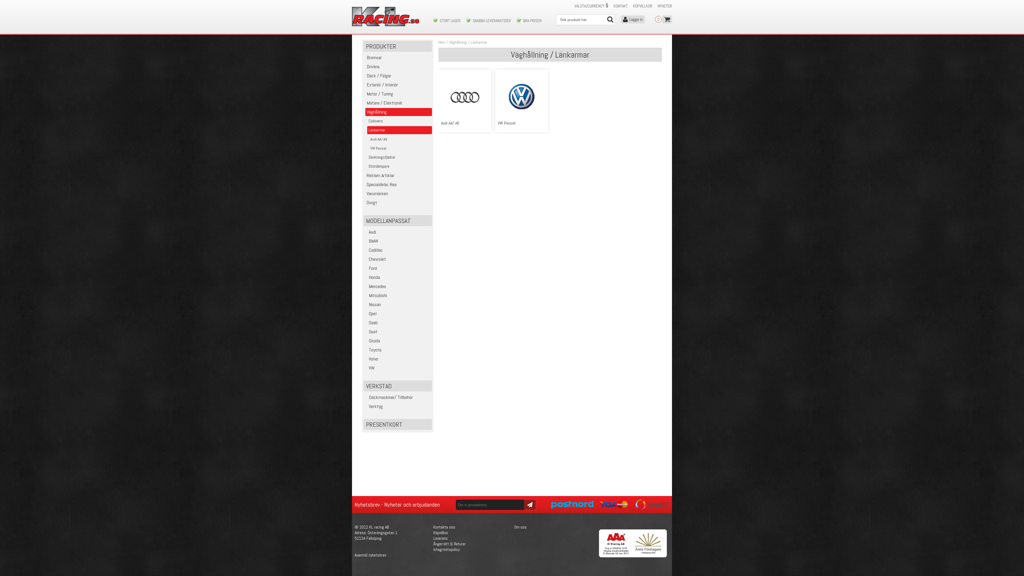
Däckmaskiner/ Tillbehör (391, 397)
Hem (441, 42)
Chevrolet (377, 259)
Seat (373, 332)
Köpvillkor (642, 6)
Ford (373, 268)
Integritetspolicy (446, 549)
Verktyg (376, 406)
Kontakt (621, 6)
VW (372, 368)
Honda (374, 277)
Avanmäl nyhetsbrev (370, 555)
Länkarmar (479, 42)
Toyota (375, 350)
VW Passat (507, 123)
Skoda (374, 341)
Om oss (520, 527)
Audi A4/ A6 (450, 123)
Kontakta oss (444, 527)
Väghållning (458, 42)
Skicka (529, 504)
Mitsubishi (378, 295)
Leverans (440, 538)
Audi (372, 232)
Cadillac (376, 250)
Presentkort (384, 424)
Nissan (375, 304)
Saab (373, 322)
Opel (373, 313)
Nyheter (665, 6)
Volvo (373, 359)
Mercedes (377, 286)
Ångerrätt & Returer (449, 544)
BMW (373, 241)
